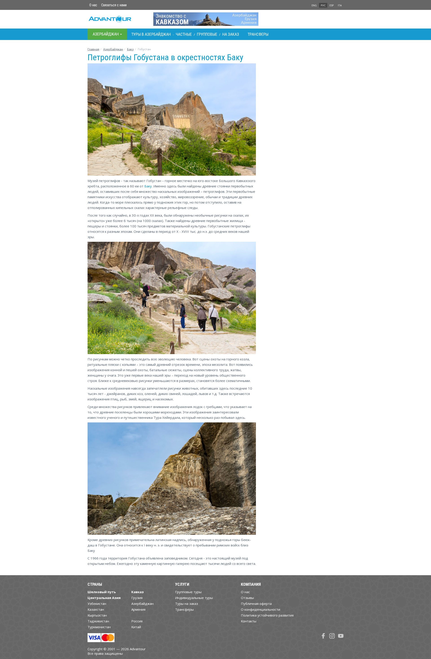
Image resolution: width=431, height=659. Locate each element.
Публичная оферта (256, 603)
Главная (93, 49)
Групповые (207, 34)
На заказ (230, 34)
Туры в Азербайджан (151, 34)
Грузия (137, 597)
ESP (332, 5)
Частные (184, 34)
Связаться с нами (114, 5)
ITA (340, 5)
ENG (314, 5)
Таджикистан (98, 621)
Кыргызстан (97, 615)
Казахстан (96, 609)
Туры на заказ (186, 603)
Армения (138, 609)
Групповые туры (188, 592)
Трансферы (258, 34)
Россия (137, 621)
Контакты (248, 621)
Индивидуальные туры (194, 597)
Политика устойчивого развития (267, 615)
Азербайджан (113, 49)
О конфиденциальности (260, 609)
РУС (323, 5)
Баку (130, 49)
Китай (136, 627)
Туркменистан (99, 627)
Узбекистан (97, 603)
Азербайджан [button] (106, 34)
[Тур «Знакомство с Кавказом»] (215, 19)
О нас (93, 5)
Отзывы (247, 597)
